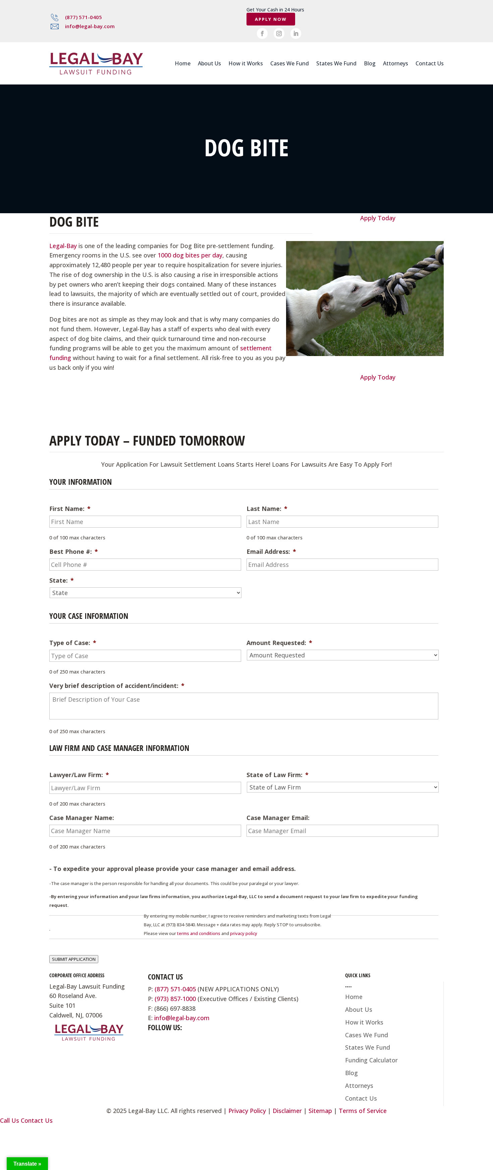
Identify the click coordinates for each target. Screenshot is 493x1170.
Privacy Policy (247, 1111)
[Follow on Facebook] (262, 33)
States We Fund (336, 63)
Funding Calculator (371, 1060)
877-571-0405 (79, 421)
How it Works (245, 63)
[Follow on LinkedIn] (295, 33)
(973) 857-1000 (175, 999)
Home (182, 63)
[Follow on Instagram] (279, 33)
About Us (209, 63)
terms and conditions (198, 933)
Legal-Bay (63, 246)
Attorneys (395, 63)
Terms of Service (363, 1111)
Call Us (9, 1120)
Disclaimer (287, 1111)
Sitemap (320, 1111)
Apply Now (271, 19)
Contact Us (430, 63)
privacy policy (243, 933)
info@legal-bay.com (90, 26)
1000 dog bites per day (190, 255)
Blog (370, 63)
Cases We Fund (289, 63)
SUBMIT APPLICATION (74, 959)
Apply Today (377, 218)
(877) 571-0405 (83, 17)
